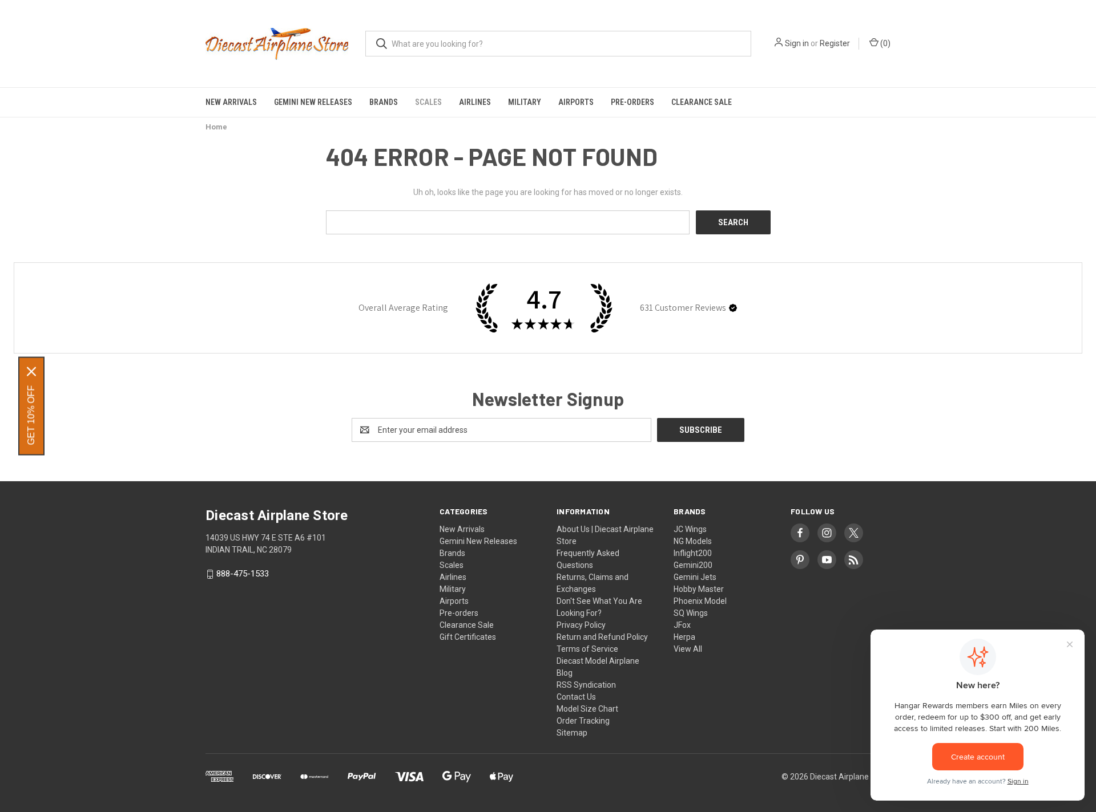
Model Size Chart (587, 708)
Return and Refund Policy (602, 637)
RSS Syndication (586, 684)
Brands (383, 102)
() (884, 43)
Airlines (475, 102)
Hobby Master (699, 589)
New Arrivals (231, 102)
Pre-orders (632, 102)
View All (688, 648)
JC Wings (690, 529)
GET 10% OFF (31, 415)
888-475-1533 (242, 574)
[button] (733, 307)
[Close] (31, 371)
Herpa (684, 637)
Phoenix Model (700, 601)
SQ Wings (691, 613)
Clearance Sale (701, 102)
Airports (576, 102)
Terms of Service (587, 648)
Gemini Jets (695, 577)
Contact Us (576, 696)
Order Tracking (583, 720)
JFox (682, 625)
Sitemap (572, 732)
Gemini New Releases (313, 102)
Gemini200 (693, 565)
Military (524, 102)
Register (835, 43)
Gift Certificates (468, 637)
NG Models (693, 541)
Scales (428, 102)
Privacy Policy (581, 625)
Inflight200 (693, 553)
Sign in (797, 43)
